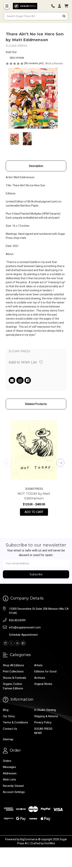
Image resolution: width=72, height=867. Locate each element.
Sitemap (8, 739)
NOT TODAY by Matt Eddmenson (34, 496)
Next (60, 463)
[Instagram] (20, 381)
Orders (7, 761)
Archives (39, 678)
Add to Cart (36, 512)
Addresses (10, 773)
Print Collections (13, 671)
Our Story (9, 716)
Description (36, 166)
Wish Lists (9, 779)
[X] (11, 643)
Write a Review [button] (54, 63)
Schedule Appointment (23, 634)
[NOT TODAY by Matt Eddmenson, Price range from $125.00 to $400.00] (34, 450)
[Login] (61, 6)
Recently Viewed (13, 786)
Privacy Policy (42, 722)
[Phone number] (54, 6)
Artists (38, 665)
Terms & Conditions (15, 722)
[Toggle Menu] (7, 6)
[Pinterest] (17, 643)
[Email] (12, 380)
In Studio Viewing (45, 710)
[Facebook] (27, 380)
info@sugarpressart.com (25, 627)
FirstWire (49, 843)
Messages (9, 767)
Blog (5, 710)
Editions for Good (45, 671)
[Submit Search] (64, 16)
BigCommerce (29, 839)
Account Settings (14, 792)
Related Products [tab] (36, 404)
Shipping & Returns (46, 716)
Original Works (43, 684)
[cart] (66, 6)
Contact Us (10, 728)
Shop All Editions (13, 665)
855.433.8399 (17, 620)
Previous (8, 463)
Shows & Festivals (14, 678)
